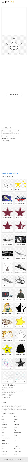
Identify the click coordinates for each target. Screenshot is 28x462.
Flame (15, 416)
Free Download (14, 94)
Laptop (15, 427)
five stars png (5, 130)
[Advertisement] (14, 21)
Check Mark (17, 438)
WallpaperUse (17, 432)
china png (4, 136)
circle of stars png (6, 133)
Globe (2, 446)
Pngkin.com (4, 451)
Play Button (4, 427)
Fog (15, 430)
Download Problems (12, 173)
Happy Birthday (5, 443)
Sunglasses (4, 422)
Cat (15, 422)
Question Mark (17, 451)
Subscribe (16, 424)
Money (15, 454)
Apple (2, 419)
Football (3, 440)
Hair (15, 440)
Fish (15, 443)
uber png (12, 136)
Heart (2, 416)
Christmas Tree (5, 438)
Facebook (3, 454)
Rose (2, 435)
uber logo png (16, 133)
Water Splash (17, 448)
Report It (3, 173)
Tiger (2, 432)
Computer (16, 446)
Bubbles (3, 430)
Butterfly (16, 419)
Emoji (15, 435)
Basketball (4, 424)
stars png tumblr (15, 130)
